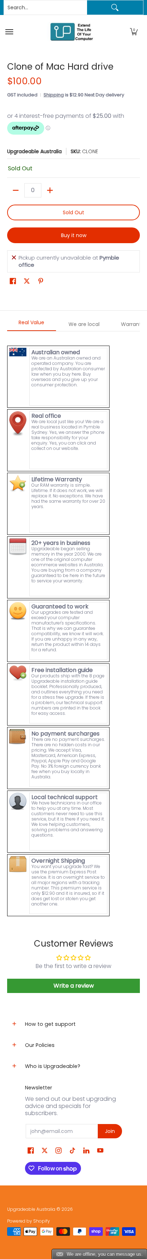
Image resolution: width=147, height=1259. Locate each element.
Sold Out (73, 212)
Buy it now (73, 235)
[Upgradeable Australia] (71, 32)
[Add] (50, 190)
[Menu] (10, 31)
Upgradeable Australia (34, 151)
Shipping (54, 95)
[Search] (115, 7)
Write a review (74, 986)
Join (110, 1131)
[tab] (31, 324)
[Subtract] (15, 190)
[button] (134, 31)
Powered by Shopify (28, 1221)
